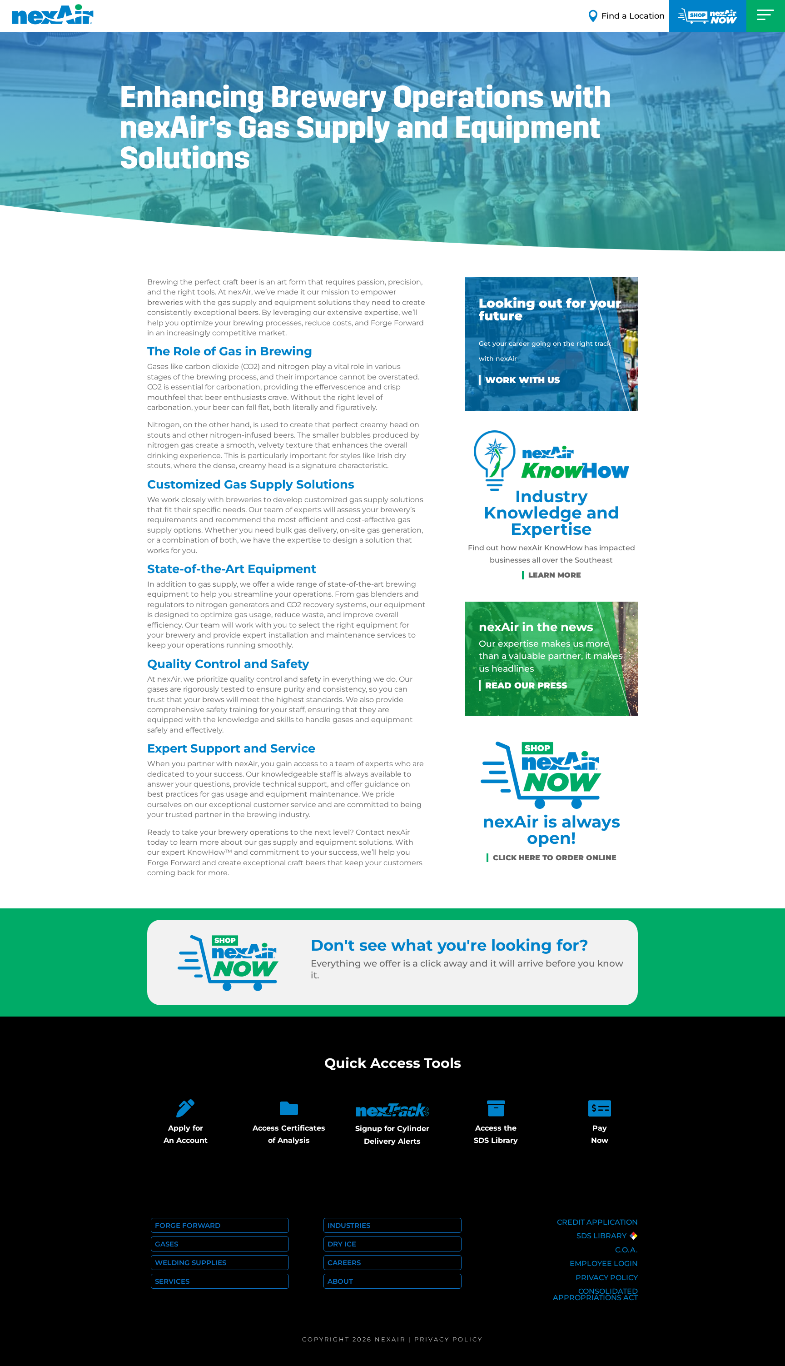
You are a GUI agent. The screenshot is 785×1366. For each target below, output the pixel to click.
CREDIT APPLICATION (597, 1222)
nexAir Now (707, 16)
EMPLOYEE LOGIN (604, 1263)
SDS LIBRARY (601, 1235)
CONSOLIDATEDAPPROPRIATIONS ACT (595, 1294)
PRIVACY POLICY (607, 1277)
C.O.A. (626, 1250)
